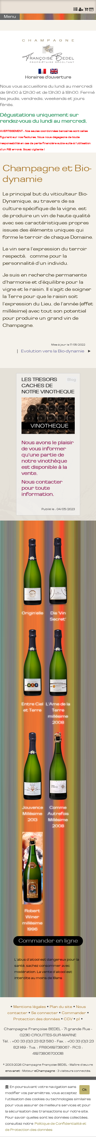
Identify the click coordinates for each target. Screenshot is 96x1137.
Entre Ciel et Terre (32, 707)
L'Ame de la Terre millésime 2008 (58, 713)
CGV (68, 1019)
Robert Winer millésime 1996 (32, 920)
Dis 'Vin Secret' (58, 616)
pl (78, 1019)
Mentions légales (30, 1006)
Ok (84, 1090)
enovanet (12, 1071)
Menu (10, 16)
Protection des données (37, 1019)
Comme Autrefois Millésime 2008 (58, 816)
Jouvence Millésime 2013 (32, 813)
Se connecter (45, 1012)
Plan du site (61, 1006)
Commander (74, 1012)
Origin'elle (32, 612)
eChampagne (44, 1071)
